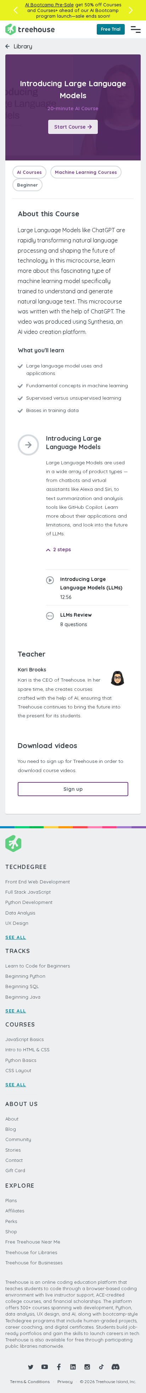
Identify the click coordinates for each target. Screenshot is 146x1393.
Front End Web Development (37, 881)
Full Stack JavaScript (28, 892)
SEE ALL (15, 937)
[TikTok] (101, 1367)
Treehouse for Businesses (33, 1262)
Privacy (65, 1381)
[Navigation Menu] (136, 29)
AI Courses (29, 172)
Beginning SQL (22, 986)
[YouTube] (45, 1367)
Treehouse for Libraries (31, 1252)
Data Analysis (20, 913)
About (11, 1119)
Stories (13, 1150)
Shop (11, 1231)
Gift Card (15, 1170)
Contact (14, 1160)
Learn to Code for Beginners (37, 966)
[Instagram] (87, 1367)
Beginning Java (22, 997)
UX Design (16, 923)
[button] (15, 10)
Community (18, 1139)
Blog (10, 1129)
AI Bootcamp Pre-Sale (49, 4)
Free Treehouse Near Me (32, 1242)
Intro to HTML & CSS (27, 1049)
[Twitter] (30, 1367)
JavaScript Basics (24, 1039)
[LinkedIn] (73, 1367)
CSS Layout (18, 1070)
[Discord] (115, 1367)
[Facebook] (59, 1367)
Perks (11, 1221)
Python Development (28, 902)
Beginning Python (25, 976)
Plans (11, 1200)
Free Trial (110, 29)
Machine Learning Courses (86, 172)
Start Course (70, 127)
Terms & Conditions (30, 1381)
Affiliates (14, 1210)
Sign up (73, 789)
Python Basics (20, 1060)
